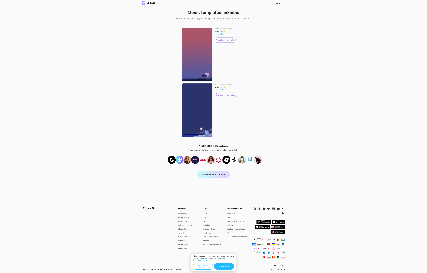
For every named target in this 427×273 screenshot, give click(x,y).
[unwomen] (250, 159)
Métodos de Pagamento (211, 244)
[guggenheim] (172, 159)
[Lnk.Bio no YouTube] (278, 209)
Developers (182, 248)
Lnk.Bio (221, 34)
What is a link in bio (210, 237)
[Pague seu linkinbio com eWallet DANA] (269, 253)
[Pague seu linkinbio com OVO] (278, 253)
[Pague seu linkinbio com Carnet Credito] (273, 249)
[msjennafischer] (187, 159)
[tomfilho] (258, 159)
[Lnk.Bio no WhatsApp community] (283, 209)
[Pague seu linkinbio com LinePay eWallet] (269, 258)
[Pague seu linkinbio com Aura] (273, 245)
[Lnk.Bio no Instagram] (254, 209)
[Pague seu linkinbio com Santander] (269, 249)
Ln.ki (204, 217)
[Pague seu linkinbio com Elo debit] (278, 245)
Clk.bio (205, 221)
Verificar (230, 225)
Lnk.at (205, 213)
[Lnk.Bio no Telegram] (283, 213)
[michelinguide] (219, 159)
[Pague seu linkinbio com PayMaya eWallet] (259, 253)
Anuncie (181, 233)
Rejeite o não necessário (203, 266)
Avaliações (182, 221)
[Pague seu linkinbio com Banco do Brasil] (254, 249)
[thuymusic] (242, 159)
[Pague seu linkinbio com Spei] (278, 249)
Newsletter (231, 213)
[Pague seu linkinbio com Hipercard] (269, 245)
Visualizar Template (225, 40)
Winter (230, 84)
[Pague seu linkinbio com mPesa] (283, 253)
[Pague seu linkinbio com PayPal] (254, 240)
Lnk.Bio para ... (208, 233)
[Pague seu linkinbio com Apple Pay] (259, 240)
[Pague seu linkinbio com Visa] (273, 240)
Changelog (182, 229)
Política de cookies (200, 260)
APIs (228, 233)
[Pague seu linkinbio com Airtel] (264, 258)
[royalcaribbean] (180, 159)
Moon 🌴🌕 (220, 31)
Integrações (183, 244)
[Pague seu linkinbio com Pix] (264, 245)
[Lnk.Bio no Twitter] (269, 209)
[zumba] (195, 159)
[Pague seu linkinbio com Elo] (259, 245)
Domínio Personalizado (236, 229)
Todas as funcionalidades (237, 237)
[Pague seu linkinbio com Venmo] (283, 240)
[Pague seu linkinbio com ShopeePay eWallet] (283, 258)
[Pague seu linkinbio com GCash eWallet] (264, 253)
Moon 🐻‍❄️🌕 (220, 87)
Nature (223, 29)
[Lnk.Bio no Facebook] (264, 209)
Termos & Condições (149, 269)
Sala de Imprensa (185, 225)
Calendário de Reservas (236, 221)
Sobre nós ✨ (183, 213)
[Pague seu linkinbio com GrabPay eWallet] (254, 253)
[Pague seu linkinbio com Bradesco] (259, 249)
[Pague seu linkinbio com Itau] (283, 245)
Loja (228, 217)
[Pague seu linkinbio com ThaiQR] (278, 258)
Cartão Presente (184, 237)
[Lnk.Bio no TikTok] (259, 209)
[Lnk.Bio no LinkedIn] (273, 209)
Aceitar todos (224, 266)
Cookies (179, 269)
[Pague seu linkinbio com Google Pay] (264, 240)
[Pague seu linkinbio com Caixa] (264, 249)
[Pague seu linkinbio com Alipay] (269, 240)
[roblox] (226, 159)
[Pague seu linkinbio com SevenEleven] (283, 249)
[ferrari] (234, 159)
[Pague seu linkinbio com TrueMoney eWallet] (273, 258)
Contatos (182, 241)
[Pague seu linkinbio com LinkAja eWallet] (273, 253)
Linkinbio (206, 225)
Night (229, 29)
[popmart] (203, 159)
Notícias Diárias (208, 229)
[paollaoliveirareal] (211, 159)
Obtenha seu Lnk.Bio (213, 174)
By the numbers (184, 217)
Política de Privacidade (166, 269)
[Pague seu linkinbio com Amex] (254, 245)
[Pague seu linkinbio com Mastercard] (278, 240)
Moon (217, 29)
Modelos (205, 241)
